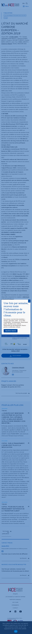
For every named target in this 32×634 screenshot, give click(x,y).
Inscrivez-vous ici (10, 330)
